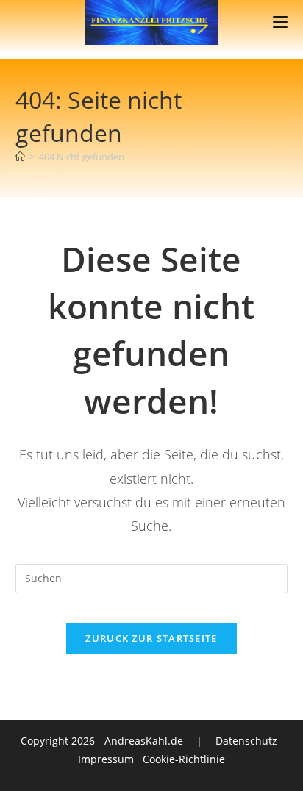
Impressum (106, 759)
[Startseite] (20, 156)
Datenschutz (246, 741)
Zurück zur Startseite (151, 638)
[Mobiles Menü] (280, 22)
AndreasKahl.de (143, 741)
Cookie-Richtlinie (184, 759)
